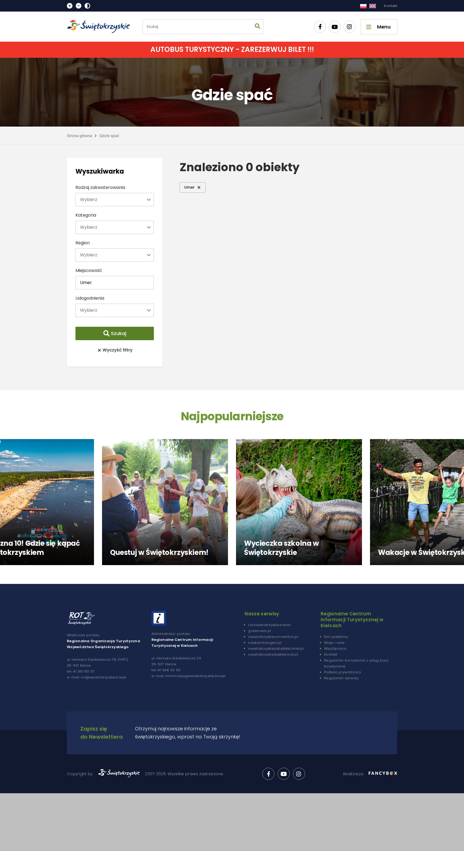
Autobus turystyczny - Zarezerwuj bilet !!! (232, 49)
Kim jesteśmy (336, 636)
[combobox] (114, 199)
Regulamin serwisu (341, 678)
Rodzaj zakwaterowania (100, 187)
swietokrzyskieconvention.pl (273, 636)
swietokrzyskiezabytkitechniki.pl (276, 648)
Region (82, 243)
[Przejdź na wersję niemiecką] (372, 6)
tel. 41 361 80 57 (81, 671)
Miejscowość (88, 270)
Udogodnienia (89, 298)
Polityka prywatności (342, 672)
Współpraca (335, 648)
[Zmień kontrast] (87, 6)
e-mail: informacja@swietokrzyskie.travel (188, 675)
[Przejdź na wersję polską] (363, 6)
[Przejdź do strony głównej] (101, 27)
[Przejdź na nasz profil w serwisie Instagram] (349, 27)
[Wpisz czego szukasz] (257, 27)
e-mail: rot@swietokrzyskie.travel (96, 677)
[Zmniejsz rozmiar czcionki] (78, 6)
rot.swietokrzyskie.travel (269, 624)
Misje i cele (334, 642)
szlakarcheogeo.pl (264, 642)
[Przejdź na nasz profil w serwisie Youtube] (335, 27)
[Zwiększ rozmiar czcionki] (70, 6)
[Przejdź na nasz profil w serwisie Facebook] (320, 27)
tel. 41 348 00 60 (165, 670)
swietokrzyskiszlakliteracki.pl (273, 654)
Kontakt (390, 5)
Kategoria (85, 215)
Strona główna (79, 135)
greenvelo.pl (259, 630)
